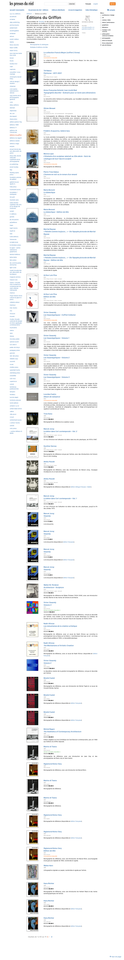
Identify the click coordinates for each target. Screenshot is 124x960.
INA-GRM (12, 197)
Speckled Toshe (15, 370)
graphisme (105, 25)
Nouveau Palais (14, 339)
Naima (12, 330)
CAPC (11, 66)
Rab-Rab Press (14, 356)
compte (112, 10)
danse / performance (108, 22)
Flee (11, 170)
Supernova (13, 381)
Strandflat (13, 375)
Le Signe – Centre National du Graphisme (15, 249)
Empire (12, 146)
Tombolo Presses (15, 400)
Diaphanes (13, 110)
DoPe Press (13, 119)
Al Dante (12, 19)
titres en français (107, 40)
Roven (11, 364)
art (103, 17)
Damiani (12, 108)
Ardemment (13, 28)
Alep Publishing (15, 22)
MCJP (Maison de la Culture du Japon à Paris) (16, 297)
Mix (11, 311)
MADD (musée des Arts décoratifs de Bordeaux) (16, 272)
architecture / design (108, 15)
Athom (12, 36)
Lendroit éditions (15, 254)
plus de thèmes (106, 45)
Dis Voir (12, 113)
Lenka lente (13, 257)
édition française (68, 542)
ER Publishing (14, 164)
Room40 (12, 361)
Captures (13, 69)
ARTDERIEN (13, 33)
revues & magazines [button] (75, 10)
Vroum (12, 417)
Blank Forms (14, 50)
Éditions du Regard (16, 138)
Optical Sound (14, 342)
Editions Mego (14, 143)
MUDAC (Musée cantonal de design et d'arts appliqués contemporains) (16, 322)
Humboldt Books (15, 189)
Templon (12, 391)
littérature (105, 27)
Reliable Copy (14, 358)
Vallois (12, 411)
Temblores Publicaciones (14, 388)
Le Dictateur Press (15, 245)
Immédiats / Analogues (13, 193)
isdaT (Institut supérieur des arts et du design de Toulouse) (16, 205)
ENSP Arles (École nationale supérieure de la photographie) (15, 158)
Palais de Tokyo (15, 347)
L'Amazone (13, 239)
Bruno (12, 61)
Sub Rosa (13, 378)
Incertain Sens (14, 200)
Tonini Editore (14, 403)
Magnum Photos (15, 277)
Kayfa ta (12, 231)
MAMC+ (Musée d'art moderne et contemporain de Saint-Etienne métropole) (15, 286)
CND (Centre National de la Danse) (14, 91)
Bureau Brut (13, 63)
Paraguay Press (15, 350)
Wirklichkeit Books (16, 420)
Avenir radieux (14, 39)
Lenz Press (13, 260)
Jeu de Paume (14, 219)
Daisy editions (14, 105)
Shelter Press (14, 367)
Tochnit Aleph (14, 397)
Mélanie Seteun (14, 302)
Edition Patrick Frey (16, 122)
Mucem (12, 316)
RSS (113, 4)
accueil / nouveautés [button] (17, 10)
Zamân (12, 425)
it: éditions (13, 214)
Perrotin (12, 353)
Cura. (11, 102)
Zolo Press (13, 428)
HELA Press (13, 187)
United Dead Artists (16, 408)
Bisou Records (14, 45)
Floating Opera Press (14, 173)
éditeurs (29, 13)
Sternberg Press (15, 373)
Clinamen (13, 86)
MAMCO (12, 293)
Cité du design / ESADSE (15, 82)
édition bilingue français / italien (81, 487)
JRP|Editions (13, 222)
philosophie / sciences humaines (107, 34)
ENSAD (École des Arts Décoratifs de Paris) (15, 151)
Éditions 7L (13, 127)
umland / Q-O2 (14, 406)
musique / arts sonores (106, 30)
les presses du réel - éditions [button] (38, 10)
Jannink (12, 217)
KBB (11, 233)
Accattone (13, 16)
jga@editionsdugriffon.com (88, 29)
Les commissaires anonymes (15, 264)
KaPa (11, 225)
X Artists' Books (15, 423)
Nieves (12, 336)
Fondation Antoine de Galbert (15, 178)
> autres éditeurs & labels (16, 432)
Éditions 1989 (14, 125)
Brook (12, 58)
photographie (106, 38)
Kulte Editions (14, 236)
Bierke (12, 42)
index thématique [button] (92, 10)
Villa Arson (13, 414)
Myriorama (13, 327)
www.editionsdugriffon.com (88, 27)
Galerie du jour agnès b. (14, 183)
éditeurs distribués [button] (58, 10)
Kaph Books (14, 228)
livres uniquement (107, 43)
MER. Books (13, 308)
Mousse (12, 313)
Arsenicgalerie (14, 30)
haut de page (116, 957)
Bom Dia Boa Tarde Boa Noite (16, 54)
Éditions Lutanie (14, 141)
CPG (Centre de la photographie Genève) (15, 97)
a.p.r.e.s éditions (15, 14)
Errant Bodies (14, 167)
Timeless (12, 394)
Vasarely (41, 21)
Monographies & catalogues (39, 44)
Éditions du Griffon (16, 135)
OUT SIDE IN (13, 344)
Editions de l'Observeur (13, 131)
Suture (12, 384)
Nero (11, 333)
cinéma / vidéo (106, 20)
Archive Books (14, 25)
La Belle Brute (14, 242)
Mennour (13, 305)
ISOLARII (12, 211)
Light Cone (13, 267)
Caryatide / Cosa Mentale (15, 73)
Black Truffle (13, 47)
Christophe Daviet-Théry (16, 77)
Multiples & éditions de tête (39, 47)
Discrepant (13, 116)
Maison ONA (13, 280)
